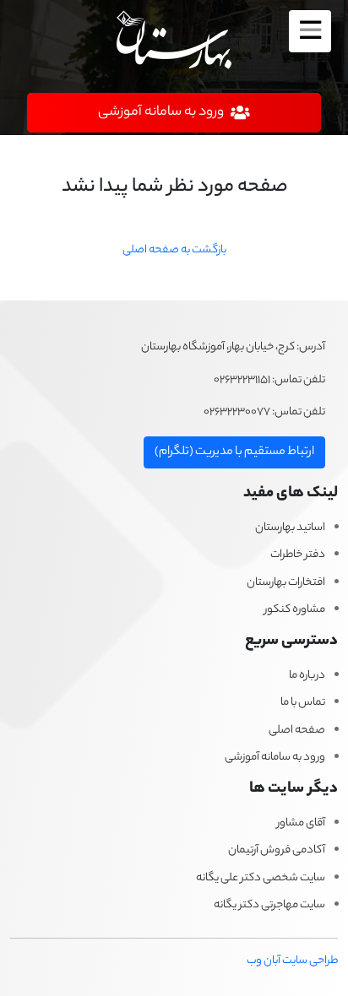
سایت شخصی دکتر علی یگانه (260, 878)
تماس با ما (302, 703)
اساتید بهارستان (290, 528)
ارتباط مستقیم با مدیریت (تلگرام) (234, 452)
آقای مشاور (301, 824)
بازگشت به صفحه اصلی (174, 250)
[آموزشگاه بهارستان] (174, 41)
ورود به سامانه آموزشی (275, 758)
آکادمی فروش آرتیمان (276, 851)
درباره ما (307, 676)
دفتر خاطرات (297, 555)
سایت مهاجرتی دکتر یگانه (269, 905)
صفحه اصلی (297, 731)
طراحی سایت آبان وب (292, 961)
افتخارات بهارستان (286, 583)
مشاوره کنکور (294, 610)
